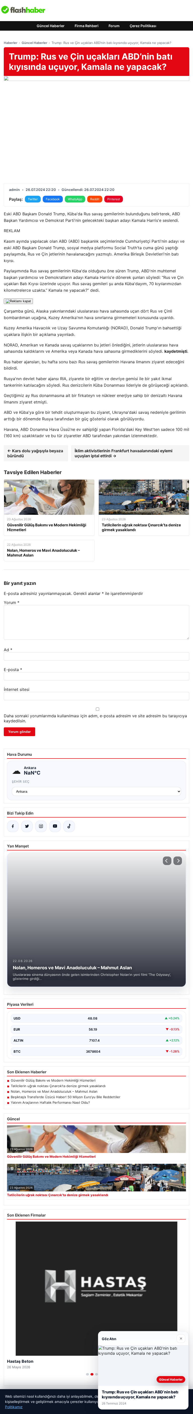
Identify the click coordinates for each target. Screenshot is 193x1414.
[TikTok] (69, 826)
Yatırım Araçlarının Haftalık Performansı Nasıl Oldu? (50, 1102)
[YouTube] (55, 826)
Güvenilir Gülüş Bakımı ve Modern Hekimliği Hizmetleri (53, 1080)
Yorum (11, 602)
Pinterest (113, 199)
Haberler (10, 43)
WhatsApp (75, 199)
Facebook (53, 199)
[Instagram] (41, 826)
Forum (114, 26)
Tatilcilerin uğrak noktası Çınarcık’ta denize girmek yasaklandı (58, 1086)
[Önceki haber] (167, 860)
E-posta (13, 669)
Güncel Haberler (51, 26)
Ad (8, 649)
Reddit (94, 199)
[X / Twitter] (27, 826)
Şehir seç (21, 781)
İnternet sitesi (16, 689)
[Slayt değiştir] (87, 1374)
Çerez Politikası (143, 26)
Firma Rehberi (87, 26)
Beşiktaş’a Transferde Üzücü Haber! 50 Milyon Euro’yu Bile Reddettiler (65, 1097)
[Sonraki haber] (177, 860)
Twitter (33, 199)
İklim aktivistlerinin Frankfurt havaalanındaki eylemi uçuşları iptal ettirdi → (123, 453)
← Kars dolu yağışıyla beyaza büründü (35, 453)
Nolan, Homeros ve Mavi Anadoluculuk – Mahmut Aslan (54, 1091)
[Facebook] (13, 826)
